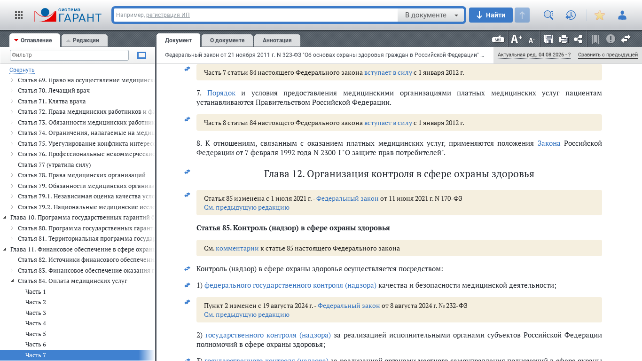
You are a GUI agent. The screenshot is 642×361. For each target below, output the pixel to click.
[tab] (34, 40)
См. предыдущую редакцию (247, 207)
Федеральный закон (347, 198)
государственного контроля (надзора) (268, 334)
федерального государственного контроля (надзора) (290, 285)
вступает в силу (388, 72)
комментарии (237, 247)
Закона (549, 143)
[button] (18, 15)
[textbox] (256, 15)
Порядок (221, 92)
